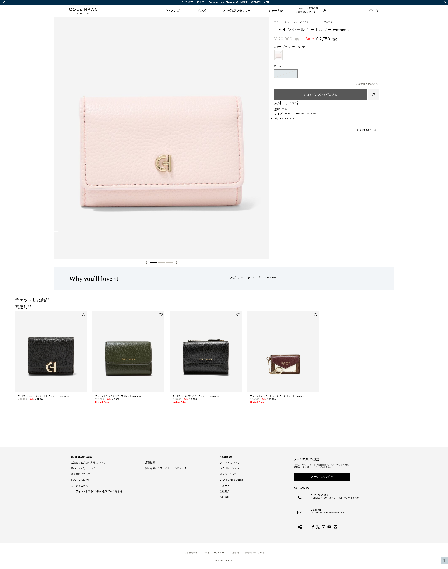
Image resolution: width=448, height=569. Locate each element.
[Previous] (146, 263)
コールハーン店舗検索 (305, 8)
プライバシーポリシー (213, 552)
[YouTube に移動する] (329, 526)
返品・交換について (82, 479)
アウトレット (280, 22)
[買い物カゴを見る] (376, 11)
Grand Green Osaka (231, 479)
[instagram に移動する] (323, 526)
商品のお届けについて (83, 468)
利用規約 (234, 552)
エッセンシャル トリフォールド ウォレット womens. (43, 396)
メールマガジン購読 (322, 476)
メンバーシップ (228, 474)
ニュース (224, 485)
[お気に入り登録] (373, 94)
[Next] (177, 263)
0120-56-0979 (319, 495)
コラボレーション (229, 468)
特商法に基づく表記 (254, 552)
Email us (316, 509)
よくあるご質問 (79, 485)
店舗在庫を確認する (367, 84)
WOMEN (256, 2)
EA (286, 73)
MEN (266, 2)
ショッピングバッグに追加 (320, 94)
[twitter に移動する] (318, 526)
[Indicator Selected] (153, 263)
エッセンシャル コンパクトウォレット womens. (118, 396)
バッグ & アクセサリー (330, 22)
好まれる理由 (365, 130)
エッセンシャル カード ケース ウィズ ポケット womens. (277, 396)
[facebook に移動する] (313, 526)
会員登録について (80, 474)
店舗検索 (150, 462)
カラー (289, 46)
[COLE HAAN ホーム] (83, 11)
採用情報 (224, 497)
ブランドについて (229, 462)
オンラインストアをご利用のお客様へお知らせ (96, 491)
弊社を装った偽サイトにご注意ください (167, 468)
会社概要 (224, 491)
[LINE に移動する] (335, 526)
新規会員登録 (190, 552)
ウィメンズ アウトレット (303, 22)
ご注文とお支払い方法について (88, 462)
